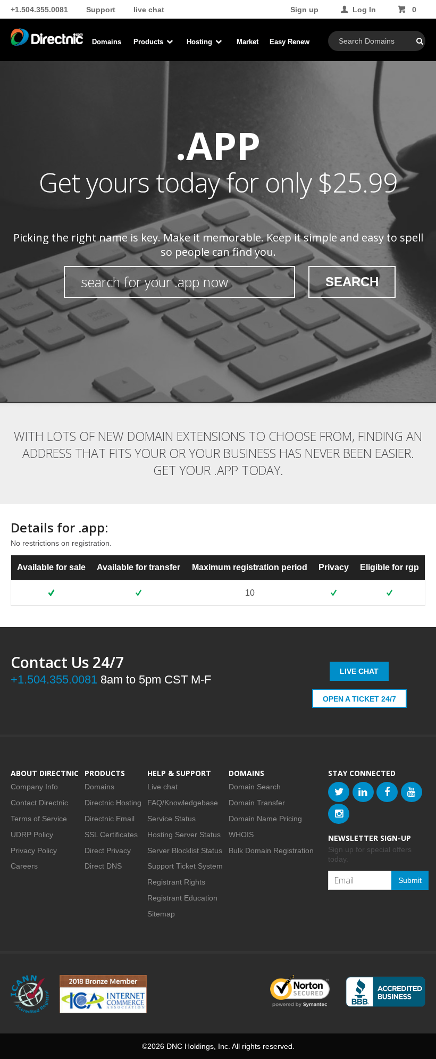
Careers (24, 866)
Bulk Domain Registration (271, 850)
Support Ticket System (185, 866)
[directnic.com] (47, 43)
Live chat (162, 786)
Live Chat (359, 671)
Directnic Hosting (113, 802)
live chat (148, 9)
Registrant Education (182, 898)
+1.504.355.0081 (39, 9)
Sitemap (161, 914)
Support (100, 9)
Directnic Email (110, 818)
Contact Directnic (39, 802)
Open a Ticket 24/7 (359, 699)
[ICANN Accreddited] (30, 994)
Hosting (200, 42)
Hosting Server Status (184, 834)
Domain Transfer (257, 802)
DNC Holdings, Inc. (198, 1046)
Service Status (171, 818)
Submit (410, 880)
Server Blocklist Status (184, 850)
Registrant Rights (176, 882)
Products (149, 42)
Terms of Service (39, 818)
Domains (106, 42)
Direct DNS (103, 866)
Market (247, 42)
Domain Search (255, 786)
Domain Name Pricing (265, 818)
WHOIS (241, 834)
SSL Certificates (111, 834)
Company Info (34, 786)
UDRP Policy (32, 834)
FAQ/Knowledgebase (182, 802)
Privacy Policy (34, 850)
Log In (364, 9)
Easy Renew (289, 42)
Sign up (304, 9)
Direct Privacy (108, 850)
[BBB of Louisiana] (385, 992)
